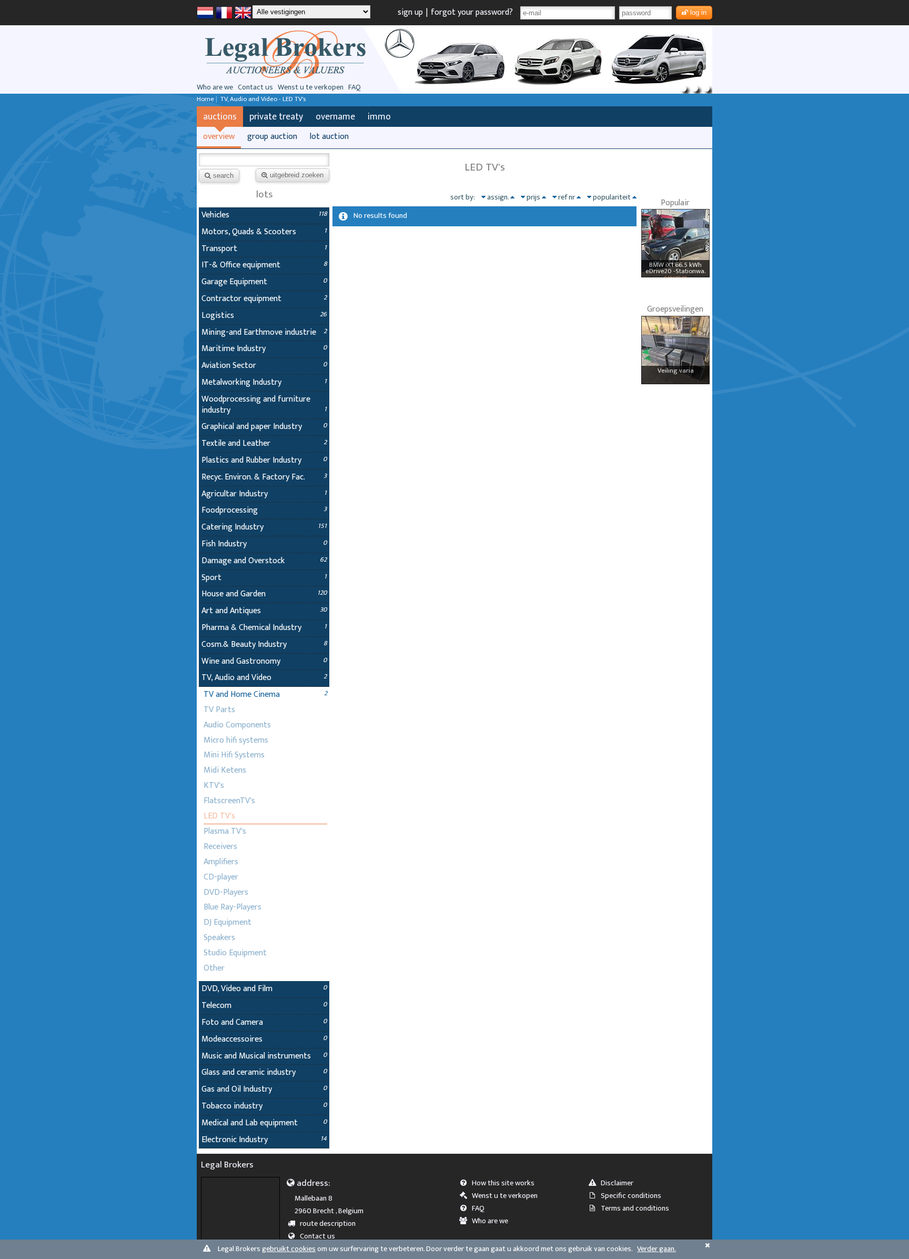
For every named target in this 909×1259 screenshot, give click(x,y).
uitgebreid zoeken (297, 175)
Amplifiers (221, 862)
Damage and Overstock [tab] (264, 561)
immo (379, 116)
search (223, 175)
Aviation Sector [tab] (264, 365)
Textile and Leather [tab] (264, 443)
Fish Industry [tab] (264, 544)
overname (335, 116)
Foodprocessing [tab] (264, 510)
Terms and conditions (635, 1208)
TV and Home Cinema (242, 694)
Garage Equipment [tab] (264, 282)
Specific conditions (631, 1196)
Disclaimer (617, 1183)
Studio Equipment (235, 953)
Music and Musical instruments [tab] (264, 1056)
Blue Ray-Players (232, 907)
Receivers (220, 847)
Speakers (219, 938)
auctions (220, 116)
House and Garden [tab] (264, 594)
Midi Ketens (225, 770)
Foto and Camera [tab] (264, 1022)
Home (205, 99)
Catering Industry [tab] (264, 527)
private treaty (276, 116)
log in (698, 12)
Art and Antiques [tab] (264, 611)
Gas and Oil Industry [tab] (264, 1089)
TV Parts (219, 710)
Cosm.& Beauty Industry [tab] (264, 644)
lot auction (329, 136)
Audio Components (237, 725)
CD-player (221, 877)
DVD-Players (226, 892)
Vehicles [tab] (264, 215)
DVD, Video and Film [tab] (264, 989)
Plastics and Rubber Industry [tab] (264, 460)
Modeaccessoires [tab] (264, 1039)
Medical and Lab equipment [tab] (264, 1123)
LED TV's (219, 816)
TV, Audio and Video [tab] (264, 678)
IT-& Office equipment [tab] (264, 265)
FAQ (354, 87)
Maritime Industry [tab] (264, 349)
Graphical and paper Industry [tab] (264, 426)
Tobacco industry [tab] (264, 1106)
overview (219, 136)
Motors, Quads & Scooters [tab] (264, 232)
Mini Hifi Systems (234, 755)
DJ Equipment (227, 922)
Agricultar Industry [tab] (264, 494)
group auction (272, 136)
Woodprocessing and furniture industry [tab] (264, 404)
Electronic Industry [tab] (264, 1140)
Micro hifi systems (236, 740)
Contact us (255, 87)
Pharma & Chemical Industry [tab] (264, 628)
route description (328, 1223)
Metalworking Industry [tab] (264, 382)
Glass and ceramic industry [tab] (264, 1072)
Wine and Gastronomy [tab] (264, 661)
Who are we (215, 87)
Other (214, 968)
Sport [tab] (264, 578)
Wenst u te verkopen (311, 87)
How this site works (503, 1183)
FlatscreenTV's (229, 801)
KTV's (214, 785)
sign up (410, 12)
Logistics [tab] (264, 315)
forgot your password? (472, 12)
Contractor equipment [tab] (264, 299)
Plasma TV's (225, 831)
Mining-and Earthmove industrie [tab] (264, 332)
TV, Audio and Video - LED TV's (263, 99)
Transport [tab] (264, 249)
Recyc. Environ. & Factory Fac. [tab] (264, 477)
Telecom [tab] (264, 1005)
